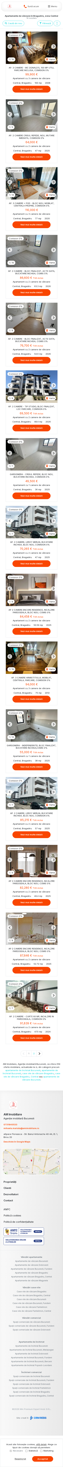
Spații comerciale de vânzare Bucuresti (31, 1322)
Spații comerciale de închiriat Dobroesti (31, 1384)
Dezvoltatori (11, 1194)
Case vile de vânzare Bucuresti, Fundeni (32, 1303)
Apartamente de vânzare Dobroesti (31, 1265)
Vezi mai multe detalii (31, 89)
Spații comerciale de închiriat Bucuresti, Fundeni (31, 1380)
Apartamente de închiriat (31, 1341)
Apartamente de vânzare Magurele (31, 1280)
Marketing (48, 1450)
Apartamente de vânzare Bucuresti (31, 1261)
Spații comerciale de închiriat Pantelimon (31, 1388)
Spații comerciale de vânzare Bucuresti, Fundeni (31, 1326)
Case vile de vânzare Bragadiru (31, 1291)
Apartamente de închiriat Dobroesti (31, 1353)
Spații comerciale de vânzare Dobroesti (31, 1330)
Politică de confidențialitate (19, 1221)
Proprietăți (10, 1181)
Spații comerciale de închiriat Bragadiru (31, 1392)
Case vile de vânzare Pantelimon (31, 1307)
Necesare (18, 1450)
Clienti (7, 1188)
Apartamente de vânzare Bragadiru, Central (31, 1276)
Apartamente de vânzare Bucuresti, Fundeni (31, 1269)
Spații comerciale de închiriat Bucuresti (31, 1376)
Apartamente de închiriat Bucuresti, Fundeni (31, 1357)
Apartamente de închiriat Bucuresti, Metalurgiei (32, 1350)
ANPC (7, 1209)
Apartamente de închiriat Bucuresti (31, 1346)
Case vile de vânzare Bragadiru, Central (31, 1295)
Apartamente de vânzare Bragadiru (31, 1273)
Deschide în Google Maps (17, 1141)
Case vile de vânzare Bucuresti (31, 1299)
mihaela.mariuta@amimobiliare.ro (21, 1128)
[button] (57, 23)
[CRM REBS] (38, 1418)
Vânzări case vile (31, 1287)
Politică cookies (12, 1215)
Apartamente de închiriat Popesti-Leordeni (31, 1365)
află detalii (41, 1444)
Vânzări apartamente (31, 1257)
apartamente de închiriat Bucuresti (22, 1070)
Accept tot (42, 1459)
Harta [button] (52, 59)
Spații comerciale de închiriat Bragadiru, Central (31, 1396)
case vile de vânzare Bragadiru (38, 1073)
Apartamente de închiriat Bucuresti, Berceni (31, 1361)
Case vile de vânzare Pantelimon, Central (31, 1311)
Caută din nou (14, 23)
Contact (8, 1200)
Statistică (33, 1450)
